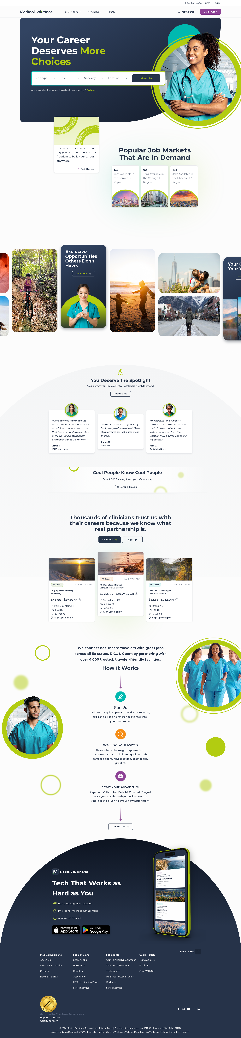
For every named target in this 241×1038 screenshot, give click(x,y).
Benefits (78, 971)
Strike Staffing (81, 988)
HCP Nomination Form (85, 982)
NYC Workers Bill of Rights (91, 1032)
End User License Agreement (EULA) (133, 1028)
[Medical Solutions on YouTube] (188, 1009)
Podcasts (111, 982)
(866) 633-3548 (193, 3)
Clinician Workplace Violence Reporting (125, 1032)
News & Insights (49, 976)
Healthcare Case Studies (119, 976)
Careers (44, 971)
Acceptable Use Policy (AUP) (167, 1028)
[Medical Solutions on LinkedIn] (198, 1009)
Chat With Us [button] (146, 971)
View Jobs (146, 78)
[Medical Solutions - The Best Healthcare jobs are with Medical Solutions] (36, 11)
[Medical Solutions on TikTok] (193, 1009)
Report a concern (50, 1017)
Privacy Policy (106, 1028)
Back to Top (187, 951)
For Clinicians (71, 11)
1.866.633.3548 (147, 960)
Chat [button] (207, 3)
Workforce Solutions (117, 965)
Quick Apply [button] (210, 11)
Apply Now (79, 976)
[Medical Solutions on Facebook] (178, 1009)
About (111, 11)
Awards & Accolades (51, 965)
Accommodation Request (64, 1032)
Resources (79, 965)
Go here (91, 90)
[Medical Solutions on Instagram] (183, 1009)
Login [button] (217, 3)
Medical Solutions (51, 955)
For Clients (93, 11)
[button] (186, 12)
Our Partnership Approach (121, 960)
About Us (45, 960)
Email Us (144, 965)
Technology (113, 971)
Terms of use (91, 1028)
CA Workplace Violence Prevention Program (167, 1032)
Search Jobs (80, 960)
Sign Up (132, 539)
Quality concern (49, 1021)
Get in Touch (147, 955)
